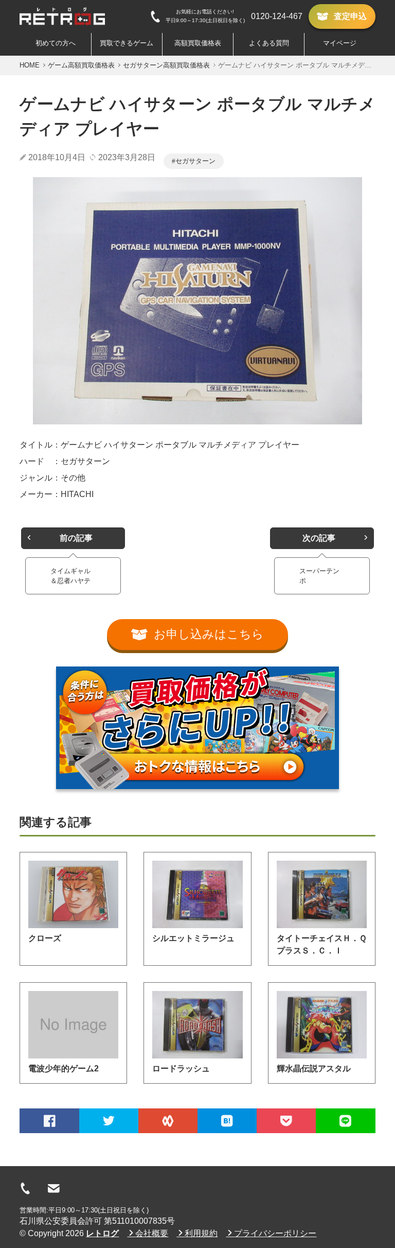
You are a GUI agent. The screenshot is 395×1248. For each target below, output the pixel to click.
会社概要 (151, 1233)
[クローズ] (73, 894)
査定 (350, 16)
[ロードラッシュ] (197, 1024)
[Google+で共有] (168, 1120)
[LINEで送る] (345, 1120)
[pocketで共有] (286, 1120)
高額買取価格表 (197, 43)
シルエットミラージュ (193, 938)
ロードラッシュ (181, 1068)
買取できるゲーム (126, 43)
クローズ (44, 938)
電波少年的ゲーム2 (63, 1068)
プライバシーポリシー (275, 1233)
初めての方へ (55, 43)
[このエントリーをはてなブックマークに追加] (227, 1120)
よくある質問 (269, 43)
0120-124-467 (276, 16)
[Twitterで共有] (108, 1120)
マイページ (339, 43)
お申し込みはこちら (209, 634)
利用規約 (201, 1233)
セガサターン (195, 161)
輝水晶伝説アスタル (314, 1068)
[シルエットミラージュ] (197, 894)
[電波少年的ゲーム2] (73, 1024)
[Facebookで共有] (49, 1120)
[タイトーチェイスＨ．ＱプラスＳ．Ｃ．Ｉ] (322, 894)
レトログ (102, 1233)
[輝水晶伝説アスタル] (322, 1024)
